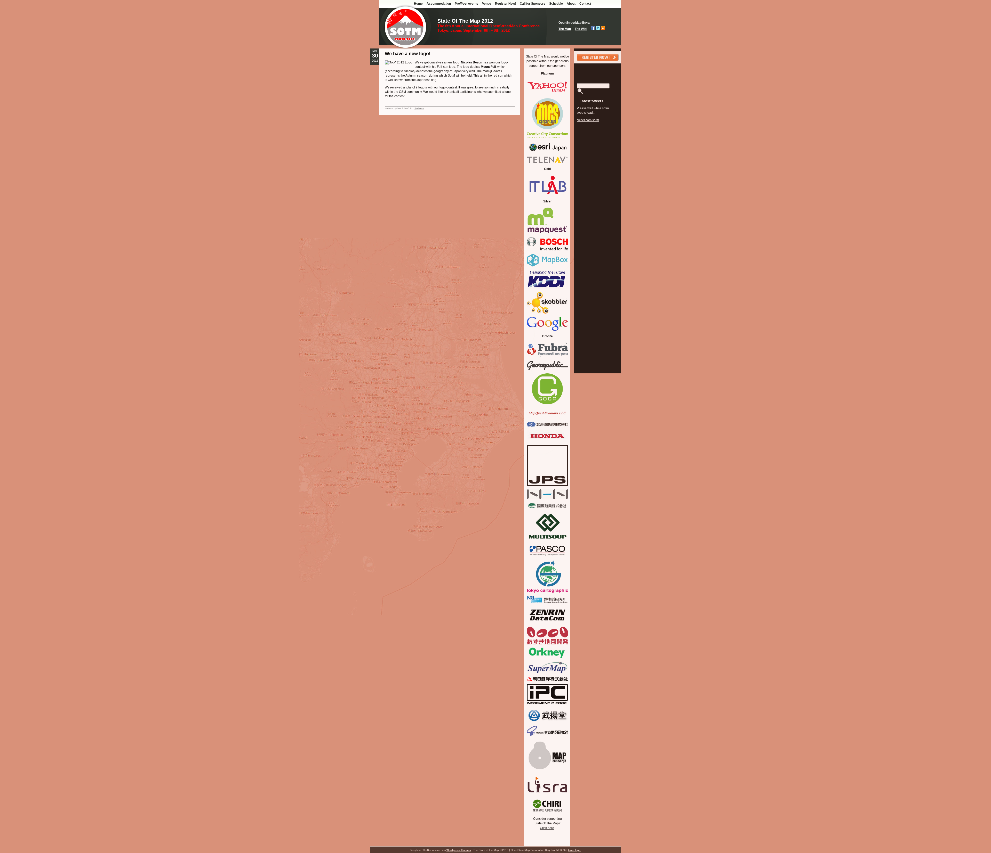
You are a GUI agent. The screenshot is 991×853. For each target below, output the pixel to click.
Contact (585, 3)
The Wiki (581, 29)
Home (418, 3)
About (571, 3)
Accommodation (439, 3)
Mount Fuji (488, 67)
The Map (564, 29)
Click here (547, 828)
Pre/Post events (466, 3)
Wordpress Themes (458, 850)
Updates (419, 108)
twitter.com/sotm (588, 120)
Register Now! (505, 3)
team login (574, 850)
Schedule (556, 3)
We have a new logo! (407, 53)
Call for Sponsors (532, 3)
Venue (486, 3)
